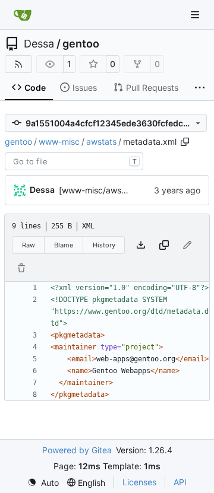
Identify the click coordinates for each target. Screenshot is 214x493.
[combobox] (74, 161)
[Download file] (140, 245)
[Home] (22, 15)
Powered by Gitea (77, 450)
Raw (28, 245)
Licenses (139, 482)
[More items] (199, 87)
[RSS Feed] (18, 64)
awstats (101, 141)
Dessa (39, 44)
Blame (63, 245)
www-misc (59, 141)
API (180, 482)
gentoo (80, 44)
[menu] (43, 483)
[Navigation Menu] (196, 14)
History (104, 245)
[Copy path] (185, 142)
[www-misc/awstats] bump (111, 190)
